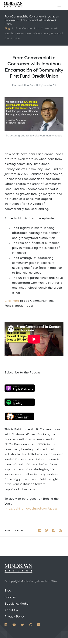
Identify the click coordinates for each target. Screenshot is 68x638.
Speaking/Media (17, 604)
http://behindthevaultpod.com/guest (31, 508)
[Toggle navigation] (59, 5)
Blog (7, 29)
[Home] (13, 5)
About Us (11, 610)
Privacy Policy (15, 616)
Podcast (10, 597)
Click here (12, 301)
